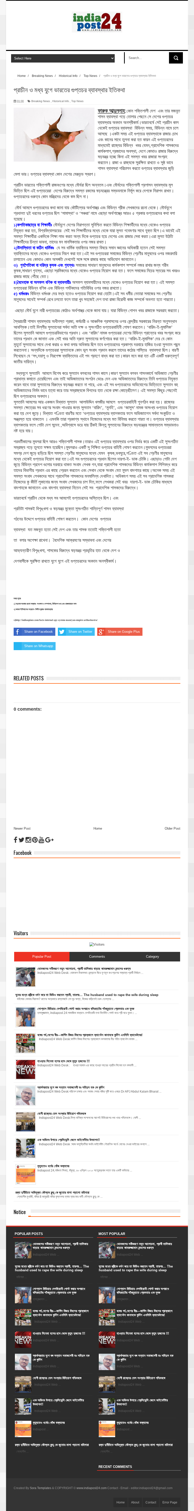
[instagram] (28, 840)
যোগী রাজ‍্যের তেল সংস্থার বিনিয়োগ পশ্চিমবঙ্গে (57, 1378)
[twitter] (21, 840)
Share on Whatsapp (38, 646)
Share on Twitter (80, 631)
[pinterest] (35, 840)
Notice (20, 1212)
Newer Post (22, 828)
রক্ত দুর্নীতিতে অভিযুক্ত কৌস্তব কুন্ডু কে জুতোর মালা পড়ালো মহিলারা (52, 1445)
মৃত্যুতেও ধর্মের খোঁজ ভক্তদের (49, 1423)
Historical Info (60, 101)
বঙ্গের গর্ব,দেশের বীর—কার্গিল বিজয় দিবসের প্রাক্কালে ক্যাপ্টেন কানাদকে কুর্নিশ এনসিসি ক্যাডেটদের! (61, 1313)
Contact (151, 1502)
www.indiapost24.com (92, 1488)
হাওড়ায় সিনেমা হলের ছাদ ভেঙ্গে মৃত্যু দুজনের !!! (59, 1333)
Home (97, 828)
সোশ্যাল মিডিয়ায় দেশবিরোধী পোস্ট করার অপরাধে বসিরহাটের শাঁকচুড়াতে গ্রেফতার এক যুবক (59, 1291)
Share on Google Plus (124, 631)
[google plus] (49, 840)
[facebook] (15, 840)
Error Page (169, 1502)
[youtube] (41, 840)
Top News (77, 101)
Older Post (172, 828)
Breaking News (40, 101)
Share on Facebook (38, 631)
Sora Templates (40, 1488)
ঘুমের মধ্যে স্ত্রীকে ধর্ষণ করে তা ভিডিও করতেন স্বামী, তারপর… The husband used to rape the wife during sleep (52, 1268)
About (135, 1502)
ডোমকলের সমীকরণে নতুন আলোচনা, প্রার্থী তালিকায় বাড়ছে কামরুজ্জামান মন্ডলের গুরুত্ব (60, 1246)
